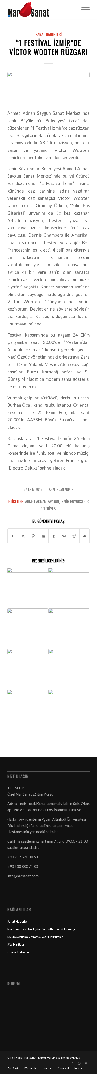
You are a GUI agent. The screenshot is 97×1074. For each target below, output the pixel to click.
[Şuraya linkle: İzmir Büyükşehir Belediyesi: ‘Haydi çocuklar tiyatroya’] (27, 710)
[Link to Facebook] (72, 1063)
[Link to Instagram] (79, 1063)
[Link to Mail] (86, 1063)
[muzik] (48, 87)
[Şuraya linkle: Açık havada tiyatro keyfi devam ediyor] (68, 628)
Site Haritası (15, 944)
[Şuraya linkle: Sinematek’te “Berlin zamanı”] (27, 588)
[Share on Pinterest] (33, 536)
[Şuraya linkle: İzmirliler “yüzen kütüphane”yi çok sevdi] (27, 628)
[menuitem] (83, 9)
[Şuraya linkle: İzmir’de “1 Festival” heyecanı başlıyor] (68, 588)
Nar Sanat (30, 1057)
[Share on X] (23, 536)
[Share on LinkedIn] (43, 536)
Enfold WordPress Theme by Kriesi (59, 1057)
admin (69, 489)
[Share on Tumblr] (54, 536)
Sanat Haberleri (49, 34)
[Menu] (83, 9)
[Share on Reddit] (74, 536)
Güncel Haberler (18, 952)
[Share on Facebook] (13, 536)
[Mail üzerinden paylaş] (85, 536)
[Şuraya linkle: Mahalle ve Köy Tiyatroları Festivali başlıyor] (68, 669)
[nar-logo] (40, 9)
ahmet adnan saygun (42, 501)
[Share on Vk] (64, 536)
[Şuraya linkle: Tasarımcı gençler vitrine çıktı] (27, 669)
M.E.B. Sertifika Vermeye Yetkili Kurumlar (35, 937)
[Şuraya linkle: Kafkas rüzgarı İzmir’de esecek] (68, 710)
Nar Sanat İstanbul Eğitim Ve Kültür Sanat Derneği (41, 929)
